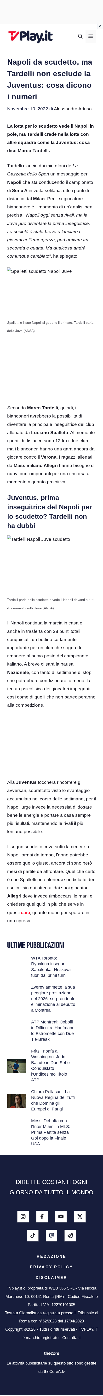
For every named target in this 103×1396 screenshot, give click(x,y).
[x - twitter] (80, 1216)
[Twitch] (51, 1235)
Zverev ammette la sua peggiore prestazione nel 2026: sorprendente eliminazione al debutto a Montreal (53, 999)
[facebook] (42, 1216)
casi (25, 912)
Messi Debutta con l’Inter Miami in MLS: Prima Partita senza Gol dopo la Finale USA (50, 1132)
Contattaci (71, 1337)
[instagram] (23, 1216)
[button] (80, 36)
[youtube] (61, 1216)
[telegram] (70, 1235)
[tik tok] (33, 1235)
